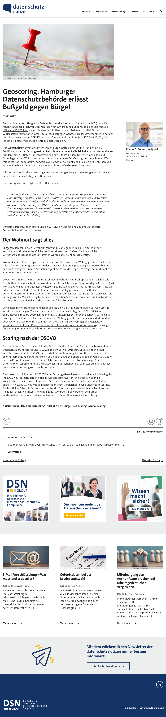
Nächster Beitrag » (152, 460)
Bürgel (67, 406)
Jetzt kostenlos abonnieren (108, 666)
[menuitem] (148, 11)
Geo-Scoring (80, 406)
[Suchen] (161, 11)
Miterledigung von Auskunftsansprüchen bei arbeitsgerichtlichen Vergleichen (136, 580)
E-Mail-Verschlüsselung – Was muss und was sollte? (25, 576)
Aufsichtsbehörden (14, 406)
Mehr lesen (9, 623)
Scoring (101, 406)
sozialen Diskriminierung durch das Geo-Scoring (81, 307)
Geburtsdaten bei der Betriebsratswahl (75, 576)
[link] (101, 11)
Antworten (14, 452)
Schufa (92, 406)
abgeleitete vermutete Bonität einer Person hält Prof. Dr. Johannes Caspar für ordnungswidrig (53, 323)
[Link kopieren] (159, 421)
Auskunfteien (54, 406)
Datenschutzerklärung (152, 707)
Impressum (130, 707)
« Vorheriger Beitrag (14, 460)
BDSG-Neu (12, 378)
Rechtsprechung (35, 406)
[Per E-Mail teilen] (151, 421)
